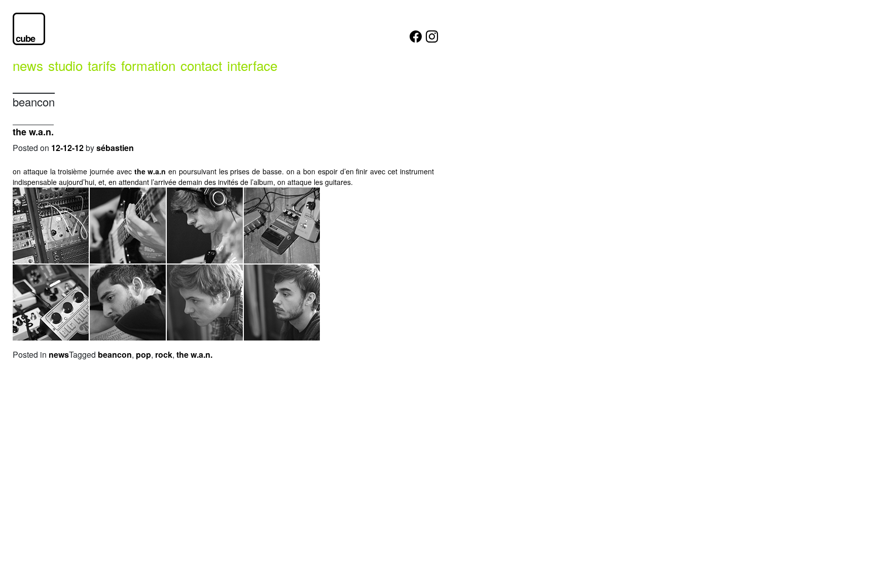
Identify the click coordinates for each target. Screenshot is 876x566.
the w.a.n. (33, 131)
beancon (115, 354)
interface (252, 65)
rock (163, 354)
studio (65, 65)
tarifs (102, 65)
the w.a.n (150, 171)
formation (148, 65)
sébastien (115, 148)
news (28, 65)
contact (201, 65)
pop (143, 354)
